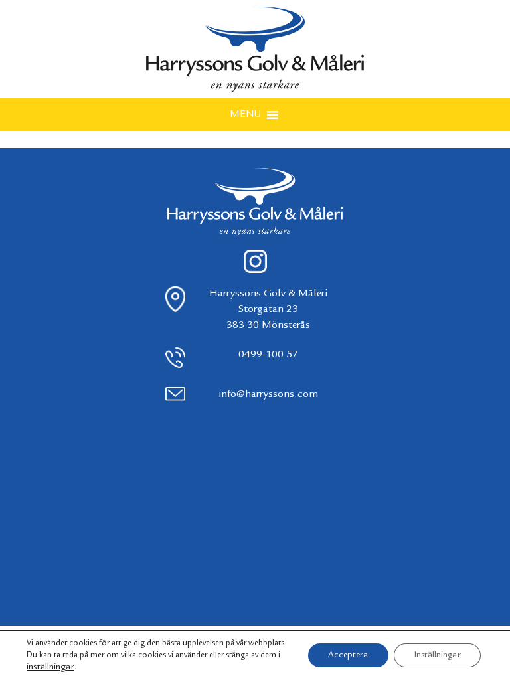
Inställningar (437, 655)
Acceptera (348, 655)
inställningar (50, 667)
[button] (245, 114)
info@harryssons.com (268, 395)
